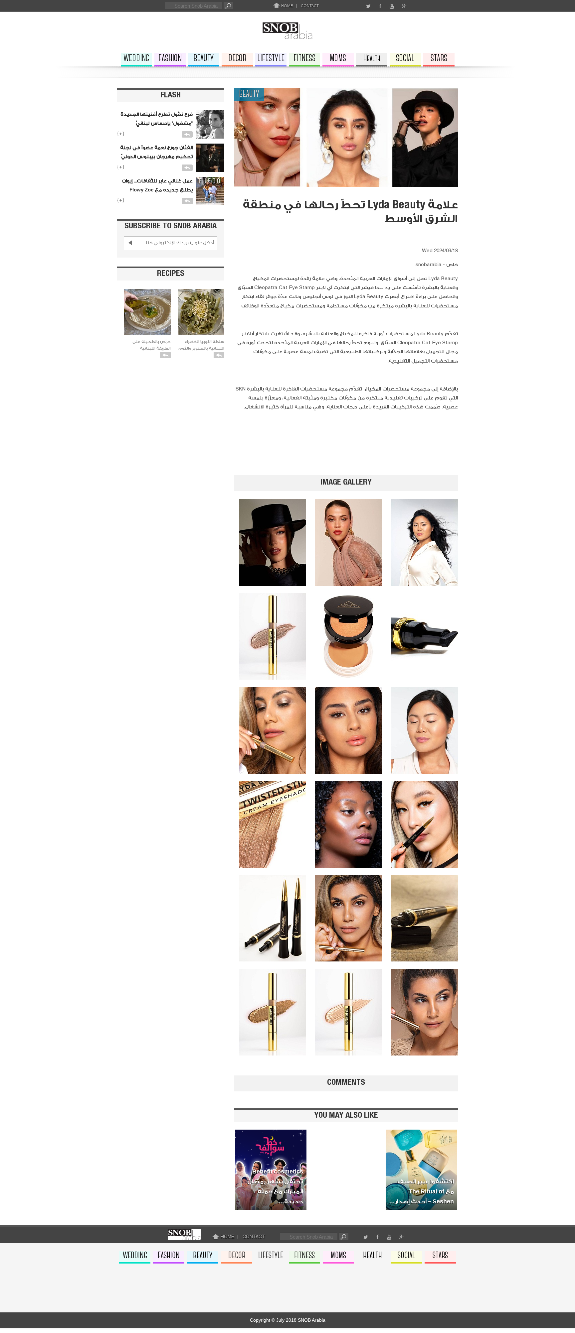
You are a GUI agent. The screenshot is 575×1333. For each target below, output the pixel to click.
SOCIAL (405, 59)
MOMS (338, 59)
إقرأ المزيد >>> (269, 1190)
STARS (439, 59)
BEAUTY (203, 59)
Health (371, 59)
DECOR (237, 59)
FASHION (170, 59)
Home (286, 6)
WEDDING (136, 59)
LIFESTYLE (271, 59)
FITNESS (304, 59)
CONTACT (310, 6)
